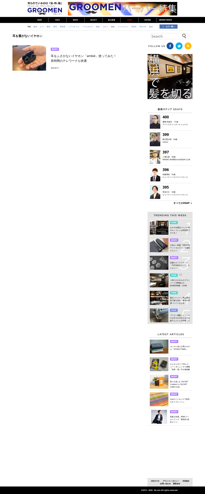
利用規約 (186, 481)
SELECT (93, 20)
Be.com (157, 490)
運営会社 (176, 483)
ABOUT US (155, 481)
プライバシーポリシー (171, 481)
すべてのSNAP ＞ (183, 203)
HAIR (39, 20)
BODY (75, 20)
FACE (57, 20)
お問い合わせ (165, 483)
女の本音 (111, 20)
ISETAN (147, 20)
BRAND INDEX (165, 20)
